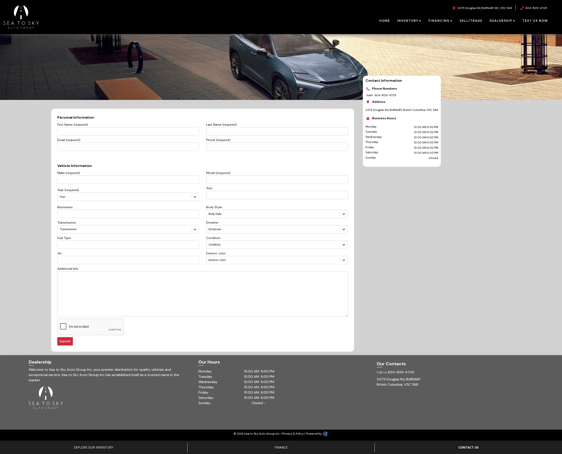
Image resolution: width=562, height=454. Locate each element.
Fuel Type (64, 238)
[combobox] (60, 196)
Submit (65, 341)
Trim (209, 188)
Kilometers (65, 207)
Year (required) (68, 190)
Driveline (212, 222)
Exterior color (216, 253)
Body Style (214, 207)
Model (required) (218, 173)
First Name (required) (72, 125)
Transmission (66, 222)
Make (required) (68, 173)
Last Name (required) (221, 125)
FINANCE (281, 447)
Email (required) (68, 140)
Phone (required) (218, 140)
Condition (213, 238)
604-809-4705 (395, 372)
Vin (59, 253)
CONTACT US (468, 447)
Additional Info (67, 269)
